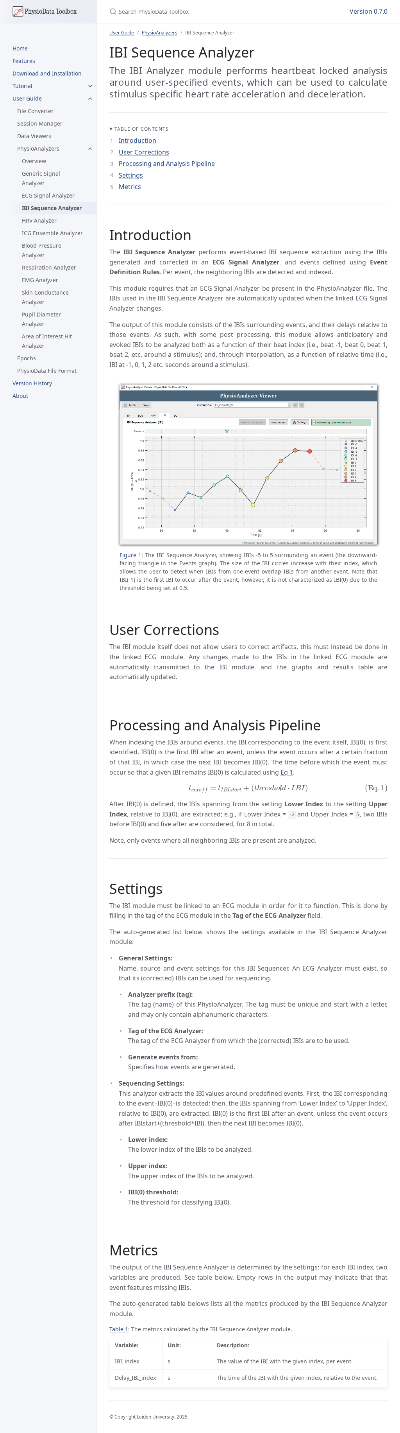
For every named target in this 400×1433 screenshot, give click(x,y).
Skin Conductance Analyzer (45, 297)
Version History (32, 383)
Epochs (26, 358)
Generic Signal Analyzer (41, 178)
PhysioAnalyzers (38, 148)
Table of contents (141, 129)
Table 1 (118, 1329)
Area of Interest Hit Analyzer (47, 341)
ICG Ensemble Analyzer (52, 233)
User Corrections (144, 152)
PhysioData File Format (47, 370)
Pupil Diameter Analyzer (41, 319)
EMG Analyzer (40, 280)
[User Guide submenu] (90, 98)
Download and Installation (47, 73)
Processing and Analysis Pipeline (167, 163)
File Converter (35, 111)
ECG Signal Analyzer (48, 195)
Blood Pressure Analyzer (41, 250)
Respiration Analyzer (49, 267)
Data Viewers (34, 136)
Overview (34, 161)
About (20, 395)
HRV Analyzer (39, 220)
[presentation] (248, 788)
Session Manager (39, 123)
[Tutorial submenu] (90, 86)
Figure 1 (130, 555)
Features (23, 61)
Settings (131, 175)
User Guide (27, 98)
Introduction (137, 140)
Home (20, 48)
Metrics (130, 186)
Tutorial (22, 86)
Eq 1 (286, 772)
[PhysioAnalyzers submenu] (90, 148)
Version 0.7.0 (369, 11)
